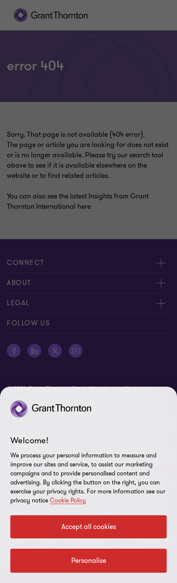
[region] (88, 485)
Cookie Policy (68, 500)
